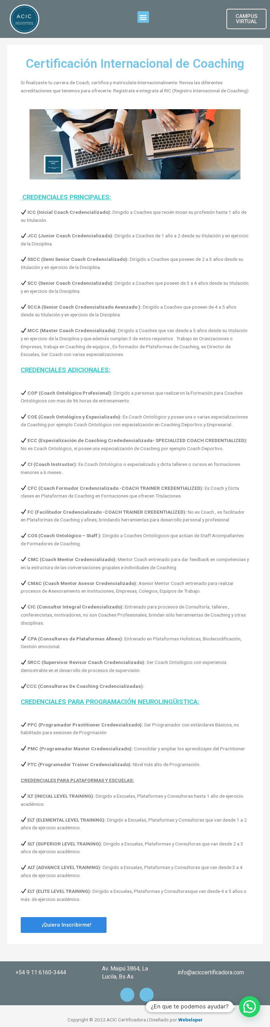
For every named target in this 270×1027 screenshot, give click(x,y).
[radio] (135, 275)
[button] (143, 17)
